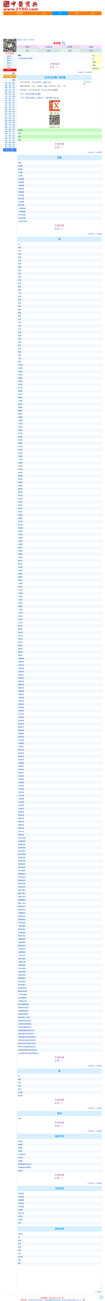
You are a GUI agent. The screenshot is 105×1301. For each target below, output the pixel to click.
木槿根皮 (21, 743)
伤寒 (13, 138)
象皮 (48, 51)
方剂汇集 (31, 40)
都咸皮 (20, 437)
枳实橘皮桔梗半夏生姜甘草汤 (27, 1050)
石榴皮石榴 (22, 962)
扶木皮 (20, 446)
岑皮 (19, 251)
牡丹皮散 (21, 195)
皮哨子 (20, 547)
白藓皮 (20, 368)
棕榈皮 (20, 652)
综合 (13, 147)
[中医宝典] (20, 10)
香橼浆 (20, 1148)
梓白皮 (20, 642)
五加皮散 (21, 202)
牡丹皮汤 (21, 740)
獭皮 (19, 352)
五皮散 (20, 176)
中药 (44, 13)
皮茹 (19, 326)
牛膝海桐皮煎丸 (23, 1011)
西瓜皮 (20, 603)
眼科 (6, 118)
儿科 (13, 114)
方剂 (60, 13)
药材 (10, 131)
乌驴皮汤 (21, 786)
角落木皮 (21, 724)
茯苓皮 (20, 450)
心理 (10, 127)
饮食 (13, 125)
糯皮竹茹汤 (22, 936)
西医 (6, 142)
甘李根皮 (21, 711)
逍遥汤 (20, 1171)
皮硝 (19, 332)
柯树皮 (20, 508)
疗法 (6, 96)
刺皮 (19, 270)
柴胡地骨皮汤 (22, 988)
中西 (6, 89)
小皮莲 (20, 609)
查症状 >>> (10, 58)
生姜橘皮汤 (22, 952)
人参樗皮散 (22, 208)
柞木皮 (20, 636)
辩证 (13, 103)
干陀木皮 (21, 714)
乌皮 (19, 358)
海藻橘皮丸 (22, 874)
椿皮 (19, 267)
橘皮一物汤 (22, 903)
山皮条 (20, 567)
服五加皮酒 (22, 854)
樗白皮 (20, 394)
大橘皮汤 (21, 698)
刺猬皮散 (21, 182)
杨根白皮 (21, 815)
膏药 (10, 92)
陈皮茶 (20, 384)
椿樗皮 (20, 407)
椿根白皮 (21, 688)
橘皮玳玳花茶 (22, 991)
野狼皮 (20, 629)
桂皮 (19, 296)
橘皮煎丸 (21, 727)
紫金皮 (20, 645)
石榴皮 (20, 574)
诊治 (6, 147)
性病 (10, 114)
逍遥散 (91, 47)
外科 (13, 107)
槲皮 (19, 300)
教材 (10, 136)
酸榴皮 (20, 577)
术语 (6, 103)
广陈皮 (20, 459)
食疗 (10, 100)
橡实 (19, 1260)
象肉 (69, 51)
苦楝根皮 (21, 733)
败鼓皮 (20, 378)
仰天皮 (20, 623)
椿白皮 (20, 404)
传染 (13, 118)
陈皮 (19, 260)
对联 (6, 85)
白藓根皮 (21, 658)
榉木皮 (20, 502)
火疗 (13, 98)
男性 (10, 109)
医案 (13, 142)
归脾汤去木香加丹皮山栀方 (27, 1040)
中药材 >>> (10, 67)
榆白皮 (20, 632)
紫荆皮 (20, 649)
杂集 (10, 144)
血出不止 (46, 82)
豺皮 (19, 254)
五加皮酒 (21, 805)
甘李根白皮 (22, 861)
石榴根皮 (21, 763)
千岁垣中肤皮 (22, 994)
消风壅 (20, 1210)
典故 (13, 83)
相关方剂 (96, 68)
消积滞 (20, 1216)
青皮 (19, 342)
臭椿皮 (20, 391)
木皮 (19, 319)
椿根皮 (20, 410)
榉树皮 (20, 505)
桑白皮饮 (21, 753)
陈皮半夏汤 (22, 851)
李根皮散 (21, 192)
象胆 (19, 140)
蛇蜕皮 (20, 570)
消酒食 (20, 1220)
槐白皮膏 (21, 720)
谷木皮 (20, 453)
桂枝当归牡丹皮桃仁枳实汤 (27, 1043)
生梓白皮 (21, 760)
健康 (6, 127)
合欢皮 (20, 466)
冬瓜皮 (20, 433)
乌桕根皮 (21, 782)
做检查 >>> (10, 60)
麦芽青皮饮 (22, 929)
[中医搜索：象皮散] (63, 43)
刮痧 (10, 98)
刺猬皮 (20, 417)
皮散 (94, 62)
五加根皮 (21, 799)
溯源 (6, 87)
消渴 (19, 1223)
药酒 (10, 94)
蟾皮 (19, 257)
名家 (10, 87)
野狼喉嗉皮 (22, 978)
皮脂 (19, 335)
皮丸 (19, 329)
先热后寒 (21, 1197)
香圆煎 (20, 1144)
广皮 (19, 293)
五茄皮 (20, 600)
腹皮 (19, 286)
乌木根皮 (21, 789)
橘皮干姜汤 (22, 893)
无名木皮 (21, 795)
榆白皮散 (21, 205)
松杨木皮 (21, 769)
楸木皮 (20, 561)
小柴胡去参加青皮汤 (24, 1024)
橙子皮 (20, 388)
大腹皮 (20, 420)
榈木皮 (20, 525)
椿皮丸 (20, 414)
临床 (6, 107)
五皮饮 (20, 596)
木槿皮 (20, 538)
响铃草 (20, 1234)
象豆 (27, 51)
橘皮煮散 (21, 730)
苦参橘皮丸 (22, 913)
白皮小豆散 (22, 838)
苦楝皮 (20, 515)
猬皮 (19, 355)
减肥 (13, 111)
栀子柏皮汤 (22, 981)
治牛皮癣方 (22, 985)
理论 (10, 103)
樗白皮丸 (21, 675)
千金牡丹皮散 (22, 221)
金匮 (6, 138)
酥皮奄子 (21, 773)
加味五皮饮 (22, 887)
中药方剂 (25, 40)
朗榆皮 (20, 518)
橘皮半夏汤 (22, 890)
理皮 (19, 313)
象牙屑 (20, 1096)
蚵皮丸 (20, 512)
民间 (6, 83)
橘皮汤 (20, 489)
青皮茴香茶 (22, 942)
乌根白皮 (21, 776)
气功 (6, 100)
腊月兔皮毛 (22, 919)
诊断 (10, 105)
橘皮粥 (20, 492)
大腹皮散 (21, 185)
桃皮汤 (20, 580)
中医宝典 (19, 13)
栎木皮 (20, 521)
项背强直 (21, 1206)
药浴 (13, 94)
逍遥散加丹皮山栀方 (24, 1021)
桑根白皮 (21, 756)
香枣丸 (27, 47)
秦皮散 (20, 169)
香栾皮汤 (21, 812)
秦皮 (19, 339)
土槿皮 (20, 583)
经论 (13, 136)
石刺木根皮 (22, 959)
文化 (13, 87)
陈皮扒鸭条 (22, 848)
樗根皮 (20, 397)
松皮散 (20, 172)
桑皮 (19, 345)
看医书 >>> (10, 63)
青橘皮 (20, 554)
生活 (10, 122)
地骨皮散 (21, 189)
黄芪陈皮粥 (22, 883)
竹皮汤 (20, 639)
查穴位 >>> (10, 65)
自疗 (13, 100)
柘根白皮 (21, 825)
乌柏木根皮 (22, 965)
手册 (6, 140)
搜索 (13, 129)
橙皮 (19, 264)
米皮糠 (20, 528)
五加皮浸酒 (22, 972)
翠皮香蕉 (21, 691)
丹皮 (19, 273)
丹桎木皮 (21, 701)
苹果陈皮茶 (22, 939)
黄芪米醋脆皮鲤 (23, 1004)
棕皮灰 (20, 655)
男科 (6, 109)
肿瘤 (10, 120)
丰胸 (10, 111)
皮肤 (6, 120)
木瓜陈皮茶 (22, 932)
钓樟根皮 (21, 707)
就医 (6, 122)
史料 (13, 85)
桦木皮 (20, 469)
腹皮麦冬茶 (22, 857)
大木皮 (20, 424)
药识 (6, 125)
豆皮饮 (20, 440)
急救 (13, 120)
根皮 (19, 290)
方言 (13, 133)
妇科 (13, 109)
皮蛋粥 (20, 544)
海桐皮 (20, 463)
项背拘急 (21, 1203)
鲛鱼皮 (20, 482)
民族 (10, 83)
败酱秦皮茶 (22, 844)
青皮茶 (20, 557)
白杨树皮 (21, 668)
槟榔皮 (20, 381)
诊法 (13, 105)
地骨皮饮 (21, 704)
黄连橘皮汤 (22, 880)
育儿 (6, 116)
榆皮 (19, 362)
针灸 (10, 96)
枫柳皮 (20, 443)
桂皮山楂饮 (22, 867)
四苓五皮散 (22, 215)
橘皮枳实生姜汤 (23, 1007)
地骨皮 (20, 430)
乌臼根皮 (21, 779)
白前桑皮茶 (22, 841)
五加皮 (20, 593)
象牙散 (70, 47)
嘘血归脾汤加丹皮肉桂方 (26, 1034)
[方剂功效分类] (54, 69)
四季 (13, 127)
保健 (10, 129)
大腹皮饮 (21, 694)
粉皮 (19, 283)
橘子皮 (20, 495)
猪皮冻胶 (21, 828)
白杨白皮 (21, 665)
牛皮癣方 (21, 746)
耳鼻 (10, 118)
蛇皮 (19, 348)
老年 (10, 116)
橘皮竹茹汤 (22, 910)
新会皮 (20, 616)
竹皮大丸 (21, 831)
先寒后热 (21, 1193)
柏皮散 (20, 130)
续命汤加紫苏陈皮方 (24, 1027)
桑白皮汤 (21, 750)
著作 (10, 147)
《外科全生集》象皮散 (25, 58)
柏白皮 (20, 375)
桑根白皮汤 (22, 945)
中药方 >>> (9, 70)
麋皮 (19, 316)
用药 (13, 122)
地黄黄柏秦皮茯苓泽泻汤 (26, 1030)
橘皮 (19, 309)
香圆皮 (20, 606)
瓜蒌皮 (20, 456)
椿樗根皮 (21, 684)
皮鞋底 (20, 551)
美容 (6, 111)
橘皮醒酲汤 (22, 900)
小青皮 (20, 613)
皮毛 (19, 322)
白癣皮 (20, 371)
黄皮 (19, 303)
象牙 (91, 51)
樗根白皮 (21, 678)
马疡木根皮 (22, 926)
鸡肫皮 (20, 479)
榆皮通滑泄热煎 (23, 1014)
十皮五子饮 (22, 955)
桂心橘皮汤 (22, 870)
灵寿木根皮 (22, 923)
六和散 (53, 90)
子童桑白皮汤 (22, 1001)
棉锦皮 (20, 531)
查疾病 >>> (10, 56)
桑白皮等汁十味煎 (24, 1017)
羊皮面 (20, 619)
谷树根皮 (21, 717)
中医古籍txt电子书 (52, 98)
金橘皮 (20, 485)
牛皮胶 (20, 541)
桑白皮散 (21, 198)
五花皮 (20, 590)
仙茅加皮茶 (22, 975)
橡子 (19, 1263)
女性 (6, 114)
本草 (6, 133)
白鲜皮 (20, 365)
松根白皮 (21, 766)
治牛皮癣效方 (22, 998)
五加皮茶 (21, 802)
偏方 (6, 92)
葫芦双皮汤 (22, 877)
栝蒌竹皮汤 (22, 916)
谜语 (10, 85)
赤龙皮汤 (21, 671)
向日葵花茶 (48, 47)
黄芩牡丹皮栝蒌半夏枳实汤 (27, 1047)
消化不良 (21, 1213)
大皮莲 (20, 427)
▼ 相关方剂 (81, 72)
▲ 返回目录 (88, 72)
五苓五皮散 (22, 218)
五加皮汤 (21, 808)
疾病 (76, 13)
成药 (13, 92)
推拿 (6, 98)
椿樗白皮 (21, 681)
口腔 (13, 116)
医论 (6, 144)
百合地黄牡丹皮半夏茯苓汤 (27, 1037)
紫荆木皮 (21, 835)
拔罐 (13, 96)
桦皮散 (20, 166)
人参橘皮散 (22, 211)
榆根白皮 (21, 818)
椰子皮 (20, 626)
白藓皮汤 (21, 662)
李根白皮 (21, 737)
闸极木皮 (21, 822)
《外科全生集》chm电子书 (34, 98)
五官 (13, 140)
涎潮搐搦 (21, 1200)
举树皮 (20, 499)
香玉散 (20, 1141)
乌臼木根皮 (22, 968)
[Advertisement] (52, 27)
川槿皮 (20, 401)
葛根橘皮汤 (22, 864)
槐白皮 (20, 472)
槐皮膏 (20, 476)
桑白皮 (20, 564)
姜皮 (19, 306)
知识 (10, 125)
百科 (93, 13)
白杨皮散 (21, 179)
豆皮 (19, 280)
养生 (6, 129)
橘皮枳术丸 (22, 906)
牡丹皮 (20, 534)
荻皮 (19, 277)
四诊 (6, 105)
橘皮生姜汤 (22, 897)
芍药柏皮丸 (22, 949)
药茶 (6, 94)
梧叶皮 (20, 587)
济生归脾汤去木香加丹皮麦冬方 (28, 1053)
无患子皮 (21, 792)
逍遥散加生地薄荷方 (24, 1167)
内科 (10, 107)
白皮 (19, 136)
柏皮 (19, 247)
